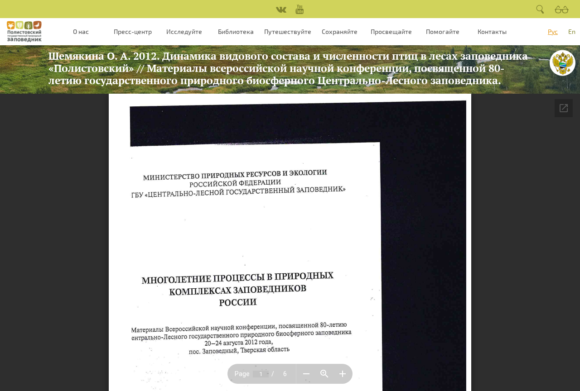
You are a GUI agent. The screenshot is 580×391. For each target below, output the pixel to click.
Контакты (492, 31)
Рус (553, 31)
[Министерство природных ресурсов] (562, 63)
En (571, 31)
